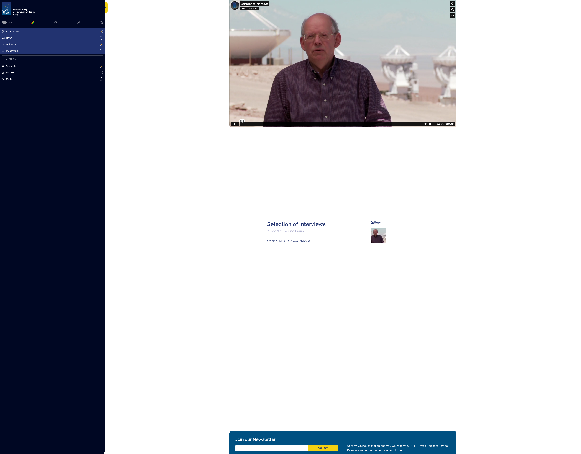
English (4, 22)
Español (9, 22)
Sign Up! (323, 448)
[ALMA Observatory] (52, 9)
